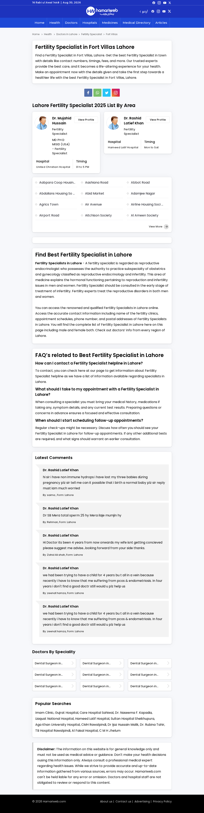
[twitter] (169, 2)
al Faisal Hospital (85, 730)
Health (54, 23)
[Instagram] (159, 2)
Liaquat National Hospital (54, 718)
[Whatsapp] (97, 93)
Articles (161, 23)
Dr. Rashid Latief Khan (134, 121)
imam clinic (44, 712)
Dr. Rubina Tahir (152, 724)
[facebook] (154, 2)
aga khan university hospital (57, 724)
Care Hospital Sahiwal (97, 712)
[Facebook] (88, 93)
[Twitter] (107, 93)
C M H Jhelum (110, 730)
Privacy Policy (162, 801)
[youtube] (165, 2)
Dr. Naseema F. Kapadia (133, 712)
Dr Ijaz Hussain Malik (123, 724)
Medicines (110, 23)
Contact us (123, 801)
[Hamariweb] (102, 12)
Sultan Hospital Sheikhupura (132, 718)
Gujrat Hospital (66, 712)
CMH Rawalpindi (93, 724)
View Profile (86, 120)
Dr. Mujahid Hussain (61, 121)
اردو (145, 12)
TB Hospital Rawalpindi (52, 730)
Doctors (71, 23)
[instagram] (116, 93)
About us (106, 801)
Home (39, 23)
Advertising (142, 801)
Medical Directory (136, 23)
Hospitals (89, 23)
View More (156, 226)
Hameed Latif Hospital (92, 718)
